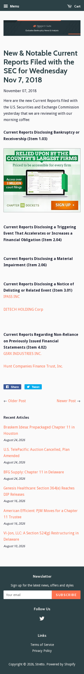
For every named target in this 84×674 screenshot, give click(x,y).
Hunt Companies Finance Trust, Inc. (33, 366)
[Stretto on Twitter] (42, 619)
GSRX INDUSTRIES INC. (23, 353)
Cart (77, 6)
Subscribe (66, 595)
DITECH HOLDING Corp (23, 309)
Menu (14, 6)
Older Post (17, 401)
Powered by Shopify (60, 664)
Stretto (40, 664)
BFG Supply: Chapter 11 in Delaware (34, 472)
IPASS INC (12, 296)
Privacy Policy (42, 651)
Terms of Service (42, 645)
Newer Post (66, 401)
